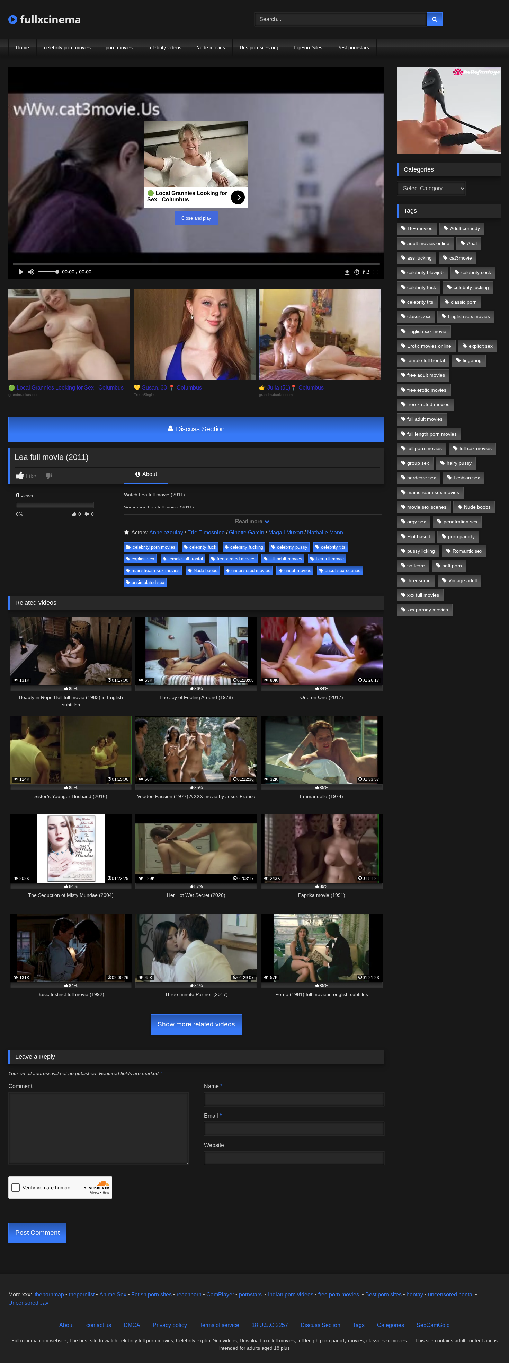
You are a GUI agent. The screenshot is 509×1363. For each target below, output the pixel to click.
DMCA (132, 1325)
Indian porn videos (290, 1295)
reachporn (190, 1295)
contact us (98, 1325)
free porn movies (338, 1295)
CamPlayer (220, 1295)
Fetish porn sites (152, 1295)
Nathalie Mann (325, 532)
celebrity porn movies (67, 47)
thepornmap (48, 1295)
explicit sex (143, 558)
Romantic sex (467, 551)
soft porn (452, 565)
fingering (472, 360)
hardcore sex (421, 477)
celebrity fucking (246, 547)
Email (213, 1116)
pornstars (250, 1295)
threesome (419, 580)
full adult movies (285, 558)
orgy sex (416, 521)
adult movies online (428, 243)
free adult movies (426, 375)
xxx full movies (423, 595)
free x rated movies (236, 558)
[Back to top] (487, 1342)
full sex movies (475, 448)
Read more (249, 521)
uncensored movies (250, 570)
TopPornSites (307, 47)
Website (214, 1145)
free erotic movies (426, 390)
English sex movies (469, 316)
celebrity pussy (292, 547)
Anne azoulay (166, 532)
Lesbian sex (467, 477)
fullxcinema (49, 19)
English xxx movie (426, 331)
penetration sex (460, 521)
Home (22, 47)
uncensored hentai (451, 1295)
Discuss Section (199, 429)
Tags (359, 1325)
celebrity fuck (202, 547)
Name (213, 1086)
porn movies (119, 47)
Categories (390, 1325)
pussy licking (421, 551)
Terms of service (219, 1325)
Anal (472, 243)
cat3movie (460, 258)
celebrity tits (333, 547)
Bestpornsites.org (259, 47)
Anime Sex (112, 1295)
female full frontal (185, 558)
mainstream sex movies (156, 570)
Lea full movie (330, 558)
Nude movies (210, 47)
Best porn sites (383, 1295)
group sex (418, 463)
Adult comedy (465, 228)
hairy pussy (459, 463)
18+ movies (419, 228)
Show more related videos (196, 1024)
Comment (20, 1086)
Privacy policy (170, 1325)
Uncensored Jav (28, 1303)
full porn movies (424, 448)
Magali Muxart (285, 532)
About (149, 474)
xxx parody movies (427, 609)
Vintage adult (462, 580)
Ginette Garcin (246, 532)
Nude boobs (205, 570)
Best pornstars (353, 47)
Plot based (418, 536)
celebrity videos (164, 47)
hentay (415, 1295)
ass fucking (419, 258)
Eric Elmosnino (206, 532)
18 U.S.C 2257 (270, 1325)
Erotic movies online (429, 346)
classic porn (464, 302)
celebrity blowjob (425, 272)
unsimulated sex (148, 582)
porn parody (461, 536)
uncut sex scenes (342, 570)
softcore (416, 565)
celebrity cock (476, 272)
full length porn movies (432, 434)
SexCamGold (433, 1325)
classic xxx (418, 316)
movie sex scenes (426, 507)
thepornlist (82, 1295)
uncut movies (297, 570)
